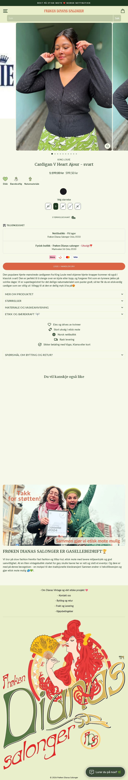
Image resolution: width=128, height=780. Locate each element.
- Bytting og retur (64, 600)
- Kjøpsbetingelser (64, 611)
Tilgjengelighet (15, 225)
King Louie (64, 159)
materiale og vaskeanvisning (27, 307)
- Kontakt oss (64, 595)
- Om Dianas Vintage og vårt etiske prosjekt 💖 (64, 590)
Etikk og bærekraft (20, 314)
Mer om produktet (19, 294)
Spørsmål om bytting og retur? (29, 355)
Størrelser (13, 300)
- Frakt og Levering (64, 605)
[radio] (63, 191)
